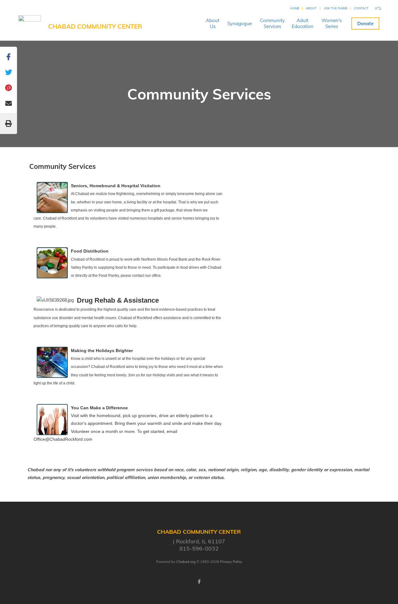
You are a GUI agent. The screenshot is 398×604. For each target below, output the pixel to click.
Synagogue (239, 23)
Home (294, 8)
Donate (365, 23)
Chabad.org (186, 562)
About (311, 8)
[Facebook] (199, 582)
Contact (361, 8)
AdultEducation (302, 23)
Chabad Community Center (95, 26)
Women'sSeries (332, 23)
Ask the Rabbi (336, 8)
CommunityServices (272, 23)
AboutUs (212, 23)
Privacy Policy (231, 562)
